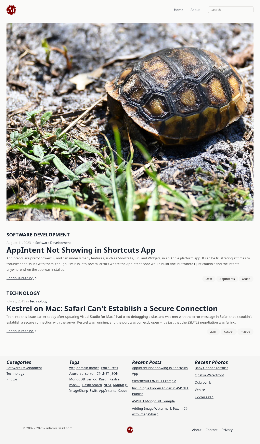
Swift (209, 279)
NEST (108, 385)
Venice (200, 390)
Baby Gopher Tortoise (211, 368)
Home (178, 10)
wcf (72, 368)
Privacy (227, 430)
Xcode (246, 279)
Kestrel (228, 332)
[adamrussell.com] (11, 10)
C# (98, 373)
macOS (245, 332)
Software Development (53, 242)
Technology (38, 301)
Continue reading (20, 278)
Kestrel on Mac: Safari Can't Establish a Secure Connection (112, 308)
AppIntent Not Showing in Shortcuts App (80, 250)
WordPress (109, 368)
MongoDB (77, 379)
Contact (212, 430)
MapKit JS (120, 385)
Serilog (92, 379)
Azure (73, 373)
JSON (114, 373)
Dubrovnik (203, 382)
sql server (87, 373)
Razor (103, 379)
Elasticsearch (92, 385)
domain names (87, 368)
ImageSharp (78, 390)
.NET (213, 332)
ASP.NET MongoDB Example (153, 401)
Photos (11, 379)
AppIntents (227, 279)
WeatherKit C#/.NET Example (154, 381)
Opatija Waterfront (209, 375)
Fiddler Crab (204, 397)
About (195, 10)
